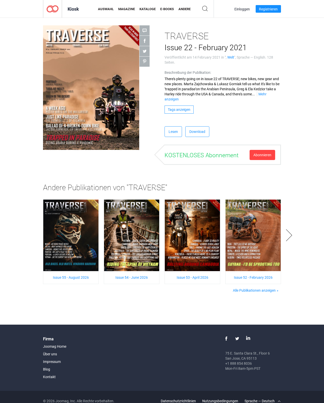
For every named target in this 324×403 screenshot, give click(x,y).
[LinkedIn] (248, 339)
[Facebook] (226, 339)
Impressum (52, 361)
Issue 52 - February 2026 (253, 277)
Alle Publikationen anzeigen (254, 290)
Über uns (50, 354)
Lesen (173, 131)
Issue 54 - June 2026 (131, 277)
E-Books (167, 9)
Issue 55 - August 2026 (71, 277)
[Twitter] (237, 339)
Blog (46, 369)
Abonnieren (262, 154)
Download (197, 131)
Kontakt (49, 376)
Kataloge (147, 9)
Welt (230, 57)
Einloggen (242, 9)
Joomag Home (54, 346)
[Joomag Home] (52, 8)
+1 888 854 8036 (238, 363)
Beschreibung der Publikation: (188, 72)
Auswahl (106, 9)
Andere (184, 9)
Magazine (126, 9)
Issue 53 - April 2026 (192, 277)
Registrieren (268, 9)
